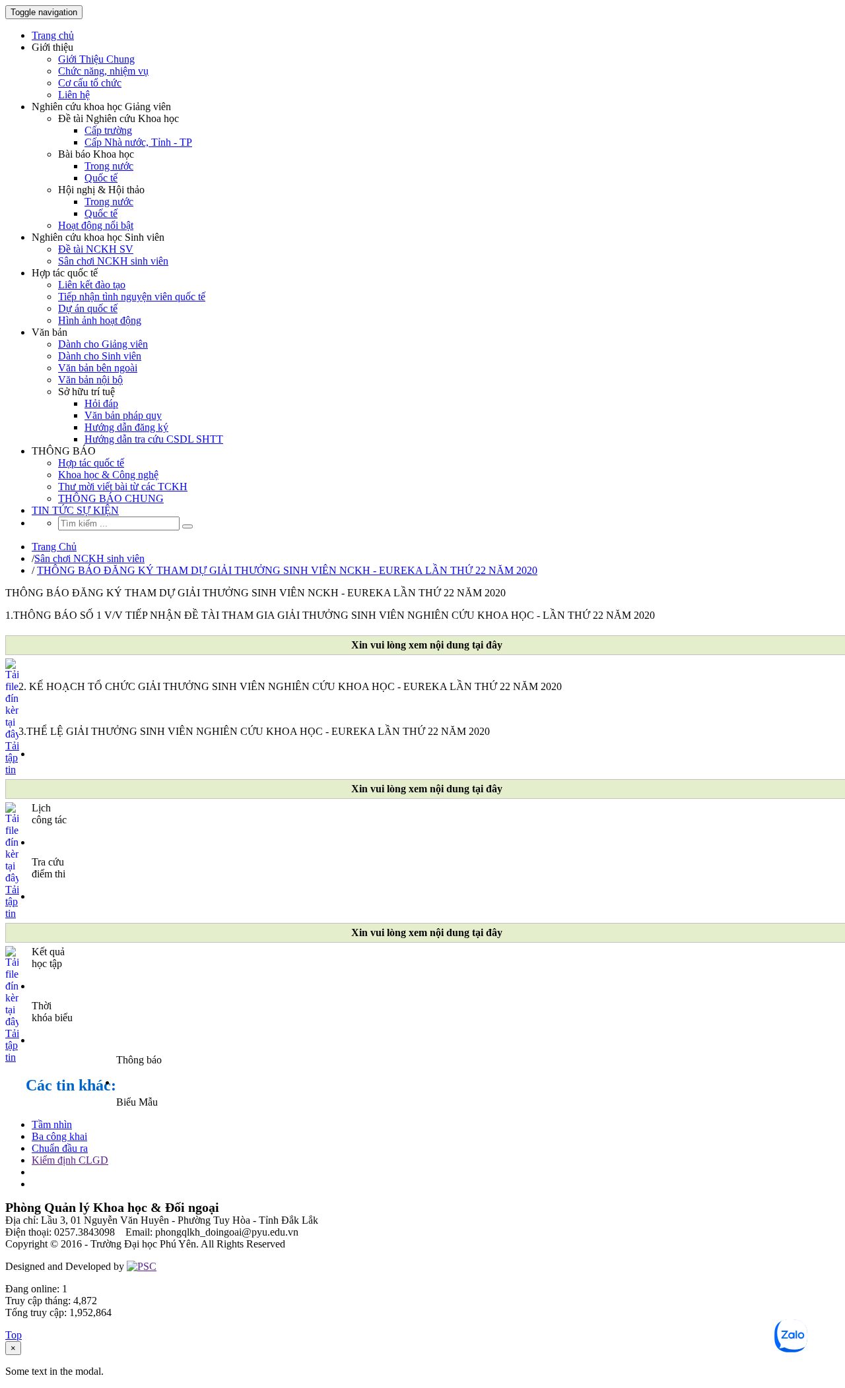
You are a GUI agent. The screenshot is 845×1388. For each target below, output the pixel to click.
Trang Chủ (54, 546)
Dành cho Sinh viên (99, 356)
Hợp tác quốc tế (91, 462)
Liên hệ (74, 94)
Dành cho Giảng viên (103, 344)
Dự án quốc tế (88, 308)
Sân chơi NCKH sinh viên (113, 261)
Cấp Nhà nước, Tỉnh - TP (138, 142)
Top (13, 1335)
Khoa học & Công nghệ (108, 474)
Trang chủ (53, 35)
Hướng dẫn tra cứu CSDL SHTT (153, 439)
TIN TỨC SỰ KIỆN (75, 510)
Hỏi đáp (101, 403)
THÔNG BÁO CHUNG (111, 498)
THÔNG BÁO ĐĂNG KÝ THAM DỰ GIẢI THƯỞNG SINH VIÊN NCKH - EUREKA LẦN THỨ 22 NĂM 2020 (287, 570)
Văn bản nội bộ (90, 379)
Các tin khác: (71, 1085)
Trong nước (108, 166)
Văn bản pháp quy (123, 415)
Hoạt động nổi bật (95, 225)
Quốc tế (101, 177)
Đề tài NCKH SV (95, 249)
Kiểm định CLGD (70, 1160)
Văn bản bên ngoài (97, 367)
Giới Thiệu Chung (96, 59)
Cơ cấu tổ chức (89, 82)
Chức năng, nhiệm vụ (103, 71)
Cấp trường (108, 130)
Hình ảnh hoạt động (99, 320)
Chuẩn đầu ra (60, 1148)
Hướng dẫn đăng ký (126, 427)
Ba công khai (59, 1136)
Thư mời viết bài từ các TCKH (122, 486)
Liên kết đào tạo (91, 284)
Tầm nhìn (52, 1124)
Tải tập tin (11, 757)
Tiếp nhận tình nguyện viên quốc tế (131, 296)
